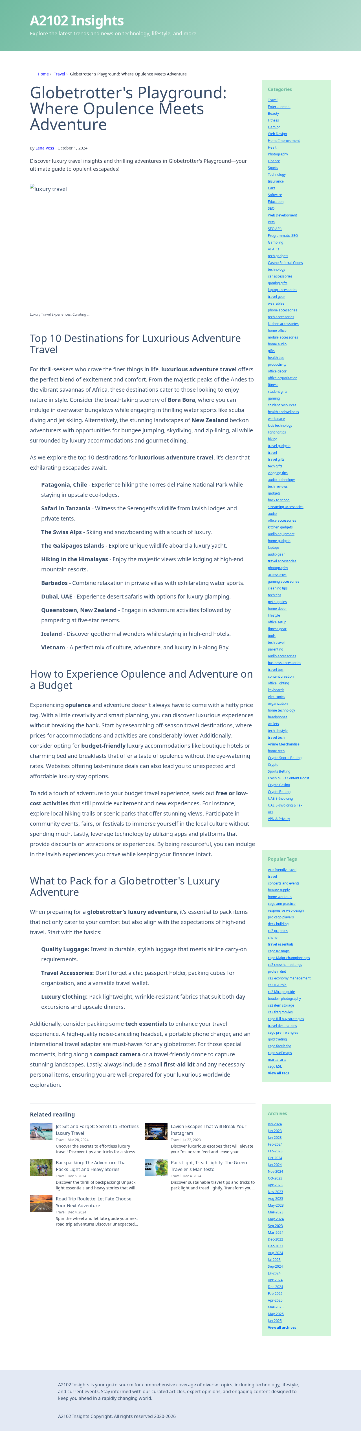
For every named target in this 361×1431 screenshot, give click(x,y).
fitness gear (277, 628)
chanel (273, 937)
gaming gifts (277, 283)
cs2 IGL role (277, 985)
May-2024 (276, 1219)
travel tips (275, 669)
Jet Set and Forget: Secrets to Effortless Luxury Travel (97, 1129)
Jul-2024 (274, 1273)
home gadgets (279, 540)
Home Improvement (284, 140)
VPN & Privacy (279, 818)
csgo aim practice (282, 903)
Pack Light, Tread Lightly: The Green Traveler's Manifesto (209, 1165)
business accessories (284, 662)
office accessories (282, 520)
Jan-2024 (275, 1124)
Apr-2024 (275, 1280)
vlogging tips (278, 473)
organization (278, 703)
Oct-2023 (275, 1178)
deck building (278, 924)
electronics (276, 696)
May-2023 (276, 1205)
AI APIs (273, 249)
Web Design (277, 133)
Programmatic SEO (283, 235)
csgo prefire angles (283, 1032)
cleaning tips (278, 588)
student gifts (277, 391)
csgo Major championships (289, 957)
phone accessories (282, 310)
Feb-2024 (275, 1144)
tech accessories (281, 317)
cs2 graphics (278, 930)
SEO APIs (275, 228)
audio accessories (282, 656)
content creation (281, 676)
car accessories (280, 276)
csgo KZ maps (279, 951)
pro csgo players (281, 917)
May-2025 (276, 1313)
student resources (282, 405)
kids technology (280, 425)
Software (275, 194)
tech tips (274, 595)
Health (273, 147)
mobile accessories (283, 337)
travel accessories (282, 561)
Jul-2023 (274, 1259)
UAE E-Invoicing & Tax (285, 805)
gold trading (277, 1039)
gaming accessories (283, 581)
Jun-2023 (275, 1137)
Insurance (276, 181)
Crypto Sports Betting (284, 757)
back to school (279, 500)
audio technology (281, 479)
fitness (273, 384)
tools (272, 635)
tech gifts (275, 466)
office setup (277, 622)
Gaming (274, 127)
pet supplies (277, 601)
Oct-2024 (275, 1157)
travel (272, 452)
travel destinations (282, 1025)
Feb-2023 (275, 1151)
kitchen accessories (283, 323)
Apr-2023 (275, 1185)
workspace (276, 418)
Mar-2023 (275, 1212)
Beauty (273, 113)
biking (272, 439)
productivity (277, 364)
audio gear (276, 554)
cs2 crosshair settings (285, 964)
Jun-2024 (275, 1164)
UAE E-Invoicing (280, 798)
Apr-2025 (275, 1300)
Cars (271, 188)
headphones (277, 717)
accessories (277, 574)
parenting (275, 649)
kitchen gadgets (280, 527)
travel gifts (276, 459)
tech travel (276, 642)
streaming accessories (285, 506)
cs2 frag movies (280, 1012)
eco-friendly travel (282, 869)
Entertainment (279, 106)
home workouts (280, 896)
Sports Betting (279, 771)
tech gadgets (278, 255)
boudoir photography (284, 998)
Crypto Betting (279, 791)
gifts (271, 350)
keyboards (276, 690)
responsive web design (286, 910)
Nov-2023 (275, 1191)
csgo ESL (275, 1066)
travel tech (276, 737)
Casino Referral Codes (285, 262)
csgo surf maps (280, 1052)
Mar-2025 (275, 1307)
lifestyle (274, 615)
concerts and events (284, 883)
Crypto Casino (279, 784)
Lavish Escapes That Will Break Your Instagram (208, 1129)
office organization (282, 378)
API (270, 812)
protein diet (277, 971)
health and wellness (283, 411)
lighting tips (277, 432)
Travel (59, 74)
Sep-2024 (275, 1266)
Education (275, 201)
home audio (277, 344)
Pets (271, 222)
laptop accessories (282, 289)
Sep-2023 (275, 1225)
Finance (274, 161)
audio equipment (281, 534)
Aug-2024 (275, 1252)
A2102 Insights (77, 20)
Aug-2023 (275, 1198)
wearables (276, 303)
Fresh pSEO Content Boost (288, 778)
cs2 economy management (289, 978)
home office (277, 330)
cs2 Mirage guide (281, 991)
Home (43, 74)
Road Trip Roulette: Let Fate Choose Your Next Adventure (93, 1202)
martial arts (277, 1059)
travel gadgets (279, 445)
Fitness (273, 120)
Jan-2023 (275, 1130)
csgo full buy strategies (286, 1018)
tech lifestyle (278, 730)
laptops (273, 547)
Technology (277, 174)
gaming (274, 398)
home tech (276, 751)
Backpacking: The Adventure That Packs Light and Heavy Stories (91, 1165)
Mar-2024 (275, 1232)
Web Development (282, 215)
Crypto (273, 764)
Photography (278, 154)
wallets (273, 723)
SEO (271, 208)
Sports (273, 167)
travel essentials (281, 944)
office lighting (278, 683)
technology (276, 269)
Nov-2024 (275, 1171)
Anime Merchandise (284, 744)
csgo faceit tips (279, 1046)
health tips (276, 357)
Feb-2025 (275, 1293)
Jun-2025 (275, 1320)
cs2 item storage (281, 1005)
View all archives (282, 1327)
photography (278, 567)
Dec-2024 (275, 1286)
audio (272, 513)
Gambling (275, 242)
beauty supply (279, 890)
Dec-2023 (275, 1246)
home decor (277, 608)
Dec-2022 (275, 1239)
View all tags (278, 1073)
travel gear (276, 296)
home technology (281, 710)
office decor (277, 371)
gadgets (274, 493)
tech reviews (278, 486)
